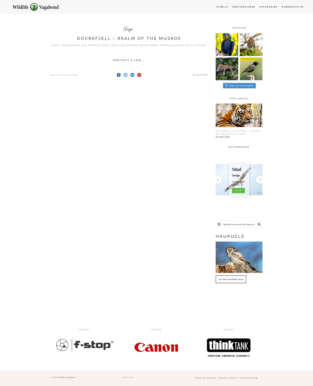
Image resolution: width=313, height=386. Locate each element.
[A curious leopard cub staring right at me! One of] (251, 44)
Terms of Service (205, 378)
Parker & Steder (172, 45)
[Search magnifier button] (259, 224)
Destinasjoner (244, 7)
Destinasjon (71, 45)
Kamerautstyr (293, 7)
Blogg (56, 45)
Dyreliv (222, 7)
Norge (128, 29)
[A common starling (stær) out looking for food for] (251, 69)
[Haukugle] (239, 257)
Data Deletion (249, 378)
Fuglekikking (128, 45)
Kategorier (268, 7)
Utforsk (200, 45)
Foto (114, 45)
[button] (239, 179)
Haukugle (230, 236)
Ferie (105, 45)
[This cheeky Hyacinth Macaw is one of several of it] (227, 44)
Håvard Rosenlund (64, 75)
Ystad (236, 169)
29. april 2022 (200, 74)
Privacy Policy (228, 378)
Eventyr (94, 45)
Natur (144, 45)
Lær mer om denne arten (230, 279)
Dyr (84, 45)
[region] (239, 179)
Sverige (236, 175)
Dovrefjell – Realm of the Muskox (129, 38)
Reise (190, 45)
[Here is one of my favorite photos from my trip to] (227, 69)
